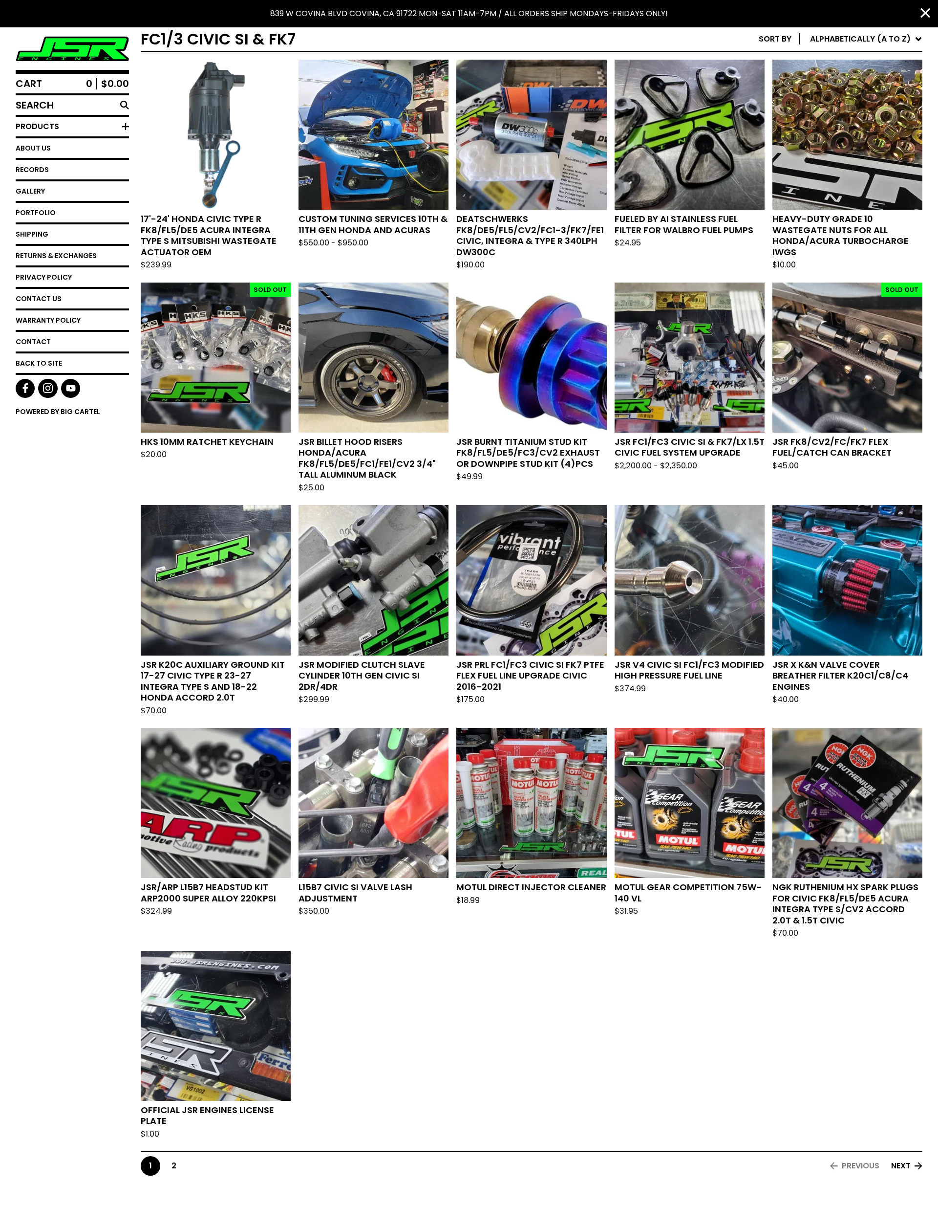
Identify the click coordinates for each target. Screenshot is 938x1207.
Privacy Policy (44, 277)
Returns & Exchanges (56, 256)
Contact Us (39, 299)
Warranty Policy (48, 320)
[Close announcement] (925, 13)
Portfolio (36, 213)
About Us (33, 148)
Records (32, 170)
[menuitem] (840, 39)
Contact (33, 342)
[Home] (72, 48)
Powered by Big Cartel (58, 412)
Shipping (32, 234)
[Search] (124, 105)
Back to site (39, 363)
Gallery (30, 191)
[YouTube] (70, 388)
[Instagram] (47, 388)
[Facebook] (25, 388)
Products (37, 126)
